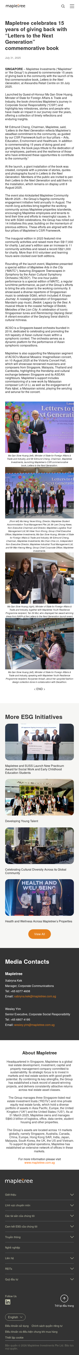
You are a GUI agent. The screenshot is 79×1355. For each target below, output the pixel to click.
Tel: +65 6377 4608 (17, 991)
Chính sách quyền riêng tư (47, 1326)
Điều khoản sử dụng (17, 1326)
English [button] (13, 1317)
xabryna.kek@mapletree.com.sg (35, 996)
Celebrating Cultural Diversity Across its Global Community (35, 871)
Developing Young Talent (21, 821)
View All (39, 934)
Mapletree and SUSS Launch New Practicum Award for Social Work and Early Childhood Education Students (34, 769)
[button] (39, 1194)
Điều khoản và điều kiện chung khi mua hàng (31, 1331)
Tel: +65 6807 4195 (17, 1019)
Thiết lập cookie (14, 1337)
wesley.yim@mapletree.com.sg (34, 1025)
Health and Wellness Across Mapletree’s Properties (38, 921)
